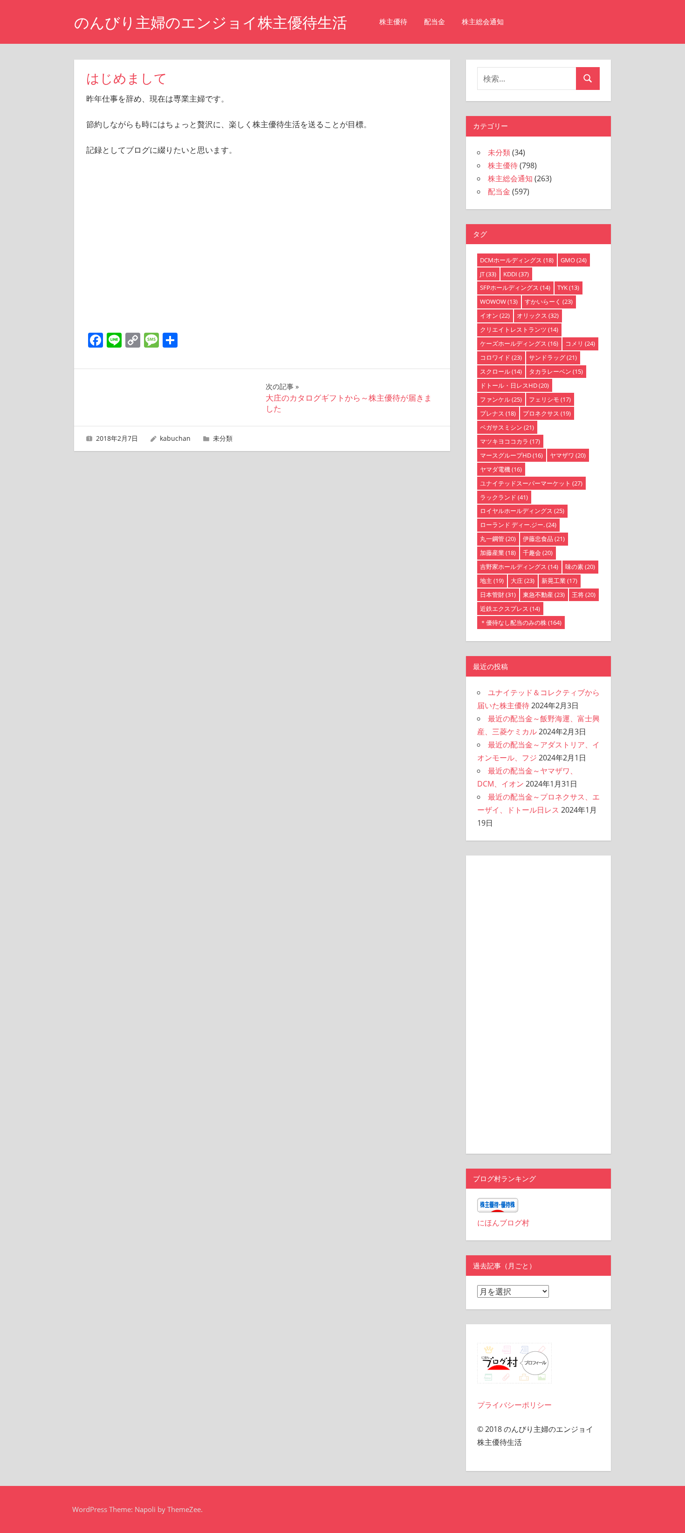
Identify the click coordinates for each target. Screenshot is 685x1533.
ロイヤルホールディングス (522, 510)
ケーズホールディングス (519, 343)
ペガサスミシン (507, 427)
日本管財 (498, 594)
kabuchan (175, 438)
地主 (492, 580)
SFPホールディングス (515, 287)
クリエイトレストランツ (519, 329)
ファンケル (501, 399)
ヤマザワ (568, 455)
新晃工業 (559, 580)
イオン (495, 315)
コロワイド (501, 357)
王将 (584, 594)
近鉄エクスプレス (510, 608)
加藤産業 (498, 552)
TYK (568, 287)
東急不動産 (544, 594)
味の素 (580, 566)
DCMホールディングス (517, 260)
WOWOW (499, 301)
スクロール (501, 371)
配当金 (434, 21)
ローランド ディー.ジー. (518, 524)
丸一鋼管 (498, 538)
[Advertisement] (262, 260)
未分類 (223, 438)
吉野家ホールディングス (519, 566)
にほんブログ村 (503, 1223)
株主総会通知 (483, 21)
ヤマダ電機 (501, 469)
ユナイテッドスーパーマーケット (531, 483)
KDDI (516, 274)
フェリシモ (550, 399)
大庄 (522, 580)
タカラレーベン (556, 371)
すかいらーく (549, 301)
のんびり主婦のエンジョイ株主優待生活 (210, 23)
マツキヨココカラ (510, 441)
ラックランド (504, 497)
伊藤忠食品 (544, 538)
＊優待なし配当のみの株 (521, 622)
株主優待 (393, 21)
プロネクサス (547, 413)
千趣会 (538, 552)
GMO (574, 260)
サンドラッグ (553, 357)
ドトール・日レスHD (514, 385)
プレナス (498, 413)
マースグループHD (511, 455)
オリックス (538, 315)
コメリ (580, 343)
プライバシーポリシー (514, 1405)
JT (488, 274)
